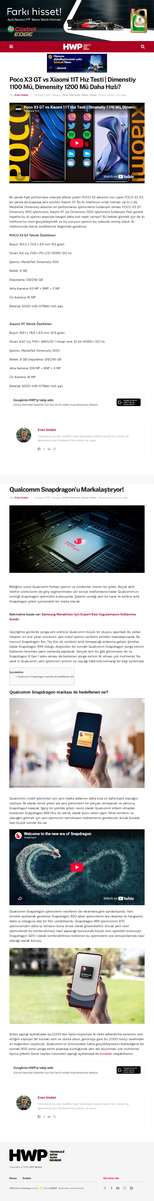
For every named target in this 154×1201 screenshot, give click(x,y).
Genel (84, 497)
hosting (26, 1188)
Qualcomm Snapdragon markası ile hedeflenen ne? (46, 676)
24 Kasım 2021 (42, 95)
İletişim (27, 1178)
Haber (85, 95)
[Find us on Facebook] (111, 1188)
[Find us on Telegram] (131, 1188)
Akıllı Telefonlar (71, 95)
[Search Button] (143, 46)
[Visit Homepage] (77, 47)
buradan (106, 1054)
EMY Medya (35, 1167)
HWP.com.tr (15, 1188)
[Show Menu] (11, 46)
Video (93, 95)
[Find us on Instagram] (124, 1188)
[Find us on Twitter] (105, 1188)
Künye (13, 1178)
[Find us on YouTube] (117, 1188)
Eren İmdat (21, 95)
